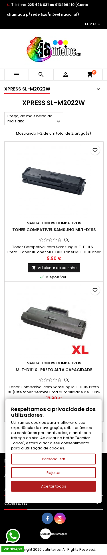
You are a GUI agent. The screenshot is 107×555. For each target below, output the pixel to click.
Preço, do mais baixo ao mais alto (34, 119)
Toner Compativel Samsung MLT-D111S (54, 230)
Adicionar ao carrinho (54, 267)
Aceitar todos (53, 486)
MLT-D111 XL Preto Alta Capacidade (54, 370)
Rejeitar (54, 472)
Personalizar (53, 459)
